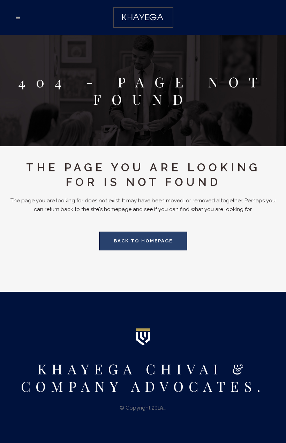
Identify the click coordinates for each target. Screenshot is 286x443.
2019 (157, 408)
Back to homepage (143, 240)
